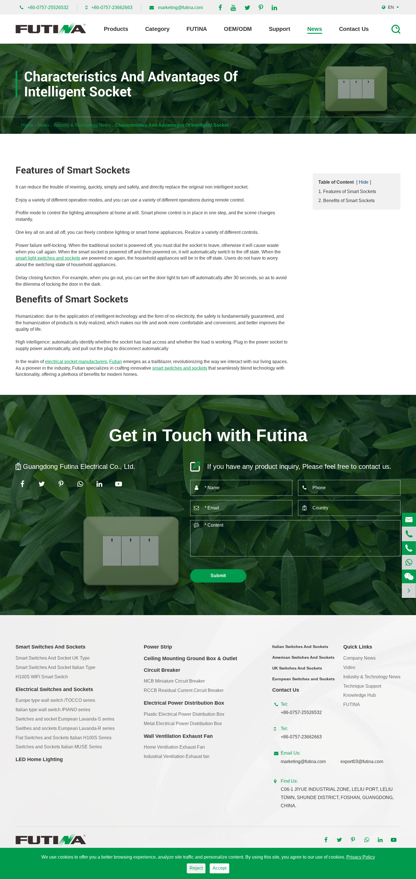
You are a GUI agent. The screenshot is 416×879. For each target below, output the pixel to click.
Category (157, 29)
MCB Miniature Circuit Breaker (174, 681)
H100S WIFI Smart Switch (42, 676)
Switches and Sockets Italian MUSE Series (59, 746)
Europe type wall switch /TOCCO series (55, 700)
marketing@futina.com (180, 7)
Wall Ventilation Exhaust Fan (178, 736)
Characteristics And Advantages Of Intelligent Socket (171, 125)
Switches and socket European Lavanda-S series (65, 719)
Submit (218, 575)
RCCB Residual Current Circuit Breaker (184, 690)
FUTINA (196, 29)
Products (116, 29)
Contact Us (354, 29)
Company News (359, 658)
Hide (363, 182)
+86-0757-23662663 (111, 7)
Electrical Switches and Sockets (54, 689)
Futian (115, 361)
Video (349, 667)
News (314, 29)
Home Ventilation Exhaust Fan (174, 747)
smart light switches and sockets (48, 258)
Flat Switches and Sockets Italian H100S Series (63, 737)
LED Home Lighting (39, 759)
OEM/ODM (238, 29)
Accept (219, 868)
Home (27, 125)
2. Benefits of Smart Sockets (346, 200)
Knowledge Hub (359, 695)
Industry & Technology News (82, 125)
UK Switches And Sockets (297, 668)
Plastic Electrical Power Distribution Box (184, 714)
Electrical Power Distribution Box (184, 703)
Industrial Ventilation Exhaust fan (176, 756)
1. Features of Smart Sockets (347, 191)
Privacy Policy (360, 857)
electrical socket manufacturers (76, 361)
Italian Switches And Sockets (300, 646)
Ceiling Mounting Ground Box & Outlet (190, 658)
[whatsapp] (409, 562)
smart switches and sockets (179, 368)
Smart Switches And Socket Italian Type (55, 667)
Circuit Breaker (162, 670)
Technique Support (362, 686)
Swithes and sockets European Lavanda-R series (65, 728)
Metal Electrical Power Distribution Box (183, 723)
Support (279, 29)
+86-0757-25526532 (47, 7)
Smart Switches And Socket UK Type (53, 658)
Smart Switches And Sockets (50, 647)
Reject (196, 868)
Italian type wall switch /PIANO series (53, 709)
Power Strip (158, 647)
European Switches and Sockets (303, 679)
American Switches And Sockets (303, 657)
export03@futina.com (361, 761)
